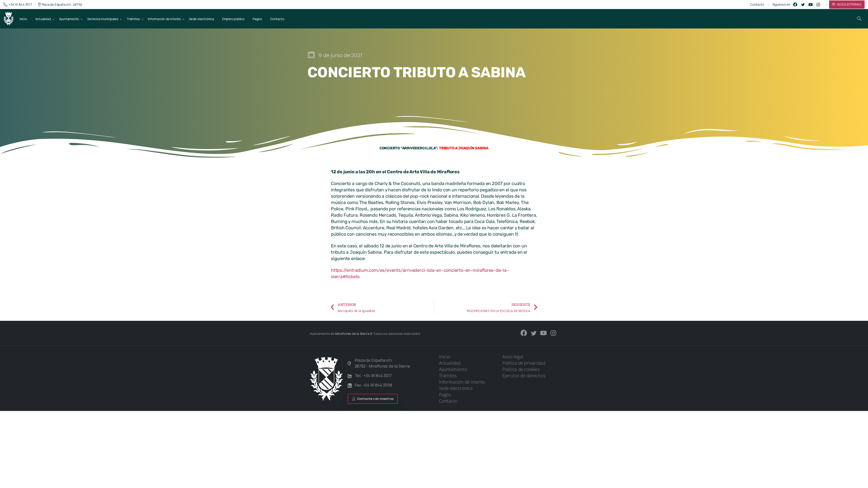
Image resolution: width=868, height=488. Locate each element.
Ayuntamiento (453, 369)
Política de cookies (521, 369)
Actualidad (449, 363)
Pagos (445, 395)
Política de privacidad (523, 363)
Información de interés (462, 382)
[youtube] (810, 4)
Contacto (757, 4)
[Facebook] (795, 4)
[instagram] (818, 4)
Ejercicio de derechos (523, 376)
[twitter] (803, 4)
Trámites (447, 376)
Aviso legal (512, 357)
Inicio (444, 357)
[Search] (859, 18)
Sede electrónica (456, 388)
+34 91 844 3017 (20, 4)
